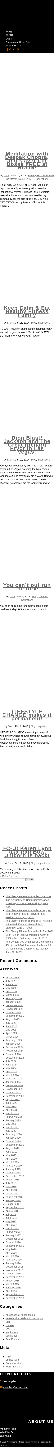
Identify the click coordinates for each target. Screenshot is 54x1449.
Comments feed (14, 1363)
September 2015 (15, 1277)
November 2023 (14, 1089)
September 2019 (15, 1144)
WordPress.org (14, 1366)
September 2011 (15, 1294)
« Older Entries (8, 876)
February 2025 (14, 1040)
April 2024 (11, 1071)
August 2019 (13, 1148)
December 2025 (14, 1005)
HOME (9, 32)
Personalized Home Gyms (18, 42)
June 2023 (11, 1103)
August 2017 (13, 1211)
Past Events (12, 1339)
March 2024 (12, 1075)
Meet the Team (8, 1428)
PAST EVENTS (13, 46)
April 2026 (11, 991)
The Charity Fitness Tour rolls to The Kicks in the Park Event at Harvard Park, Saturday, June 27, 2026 (29, 924)
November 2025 (14, 1009)
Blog (20, 179)
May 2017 (11, 1221)
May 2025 (11, 1029)
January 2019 (13, 1169)
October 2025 (13, 1012)
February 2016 (14, 1259)
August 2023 (13, 1099)
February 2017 (14, 1231)
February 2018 (14, 1197)
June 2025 (11, 1026)
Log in (9, 1356)
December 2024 (14, 1047)
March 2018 (12, 1193)
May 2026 (11, 988)
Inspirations (42, 179)
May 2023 (11, 1106)
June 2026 (11, 984)
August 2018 (13, 1179)
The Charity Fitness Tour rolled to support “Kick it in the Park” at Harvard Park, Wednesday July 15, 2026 (28, 914)
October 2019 (13, 1141)
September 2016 (15, 1245)
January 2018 (13, 1200)
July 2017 (11, 1214)
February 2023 (14, 1116)
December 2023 (14, 1085)
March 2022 (12, 1127)
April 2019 (11, 1158)
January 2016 (13, 1263)
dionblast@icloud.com (15, 1387)
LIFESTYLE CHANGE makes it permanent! (27, 715)
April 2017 (11, 1224)
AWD (4, 1445)
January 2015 (13, 1287)
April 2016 (11, 1252)
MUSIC (9, 39)
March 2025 (12, 1036)
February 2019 (14, 1165)
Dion (6, 175)
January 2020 (13, 1137)
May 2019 (11, 1155)
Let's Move (11, 1335)
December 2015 (14, 1266)
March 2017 (12, 1228)
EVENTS (29, 179)
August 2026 (13, 977)
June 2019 (11, 1151)
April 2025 (11, 1033)
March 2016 (12, 1256)
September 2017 (15, 1207)
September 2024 (15, 1057)
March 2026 (12, 995)
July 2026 (11, 981)
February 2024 (14, 1078)
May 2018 (11, 1186)
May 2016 (11, 1249)
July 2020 (11, 1130)
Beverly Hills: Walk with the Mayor (24, 1318)
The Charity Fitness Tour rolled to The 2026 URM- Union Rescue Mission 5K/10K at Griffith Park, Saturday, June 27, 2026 (29, 935)
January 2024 (13, 1082)
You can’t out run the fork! (27, 587)
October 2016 (13, 1242)
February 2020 (14, 1134)
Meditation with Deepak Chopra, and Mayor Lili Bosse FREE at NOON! (27, 161)
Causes (43, 596)
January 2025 (13, 1043)
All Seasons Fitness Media (20, 1315)
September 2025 (15, 1015)
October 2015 (13, 1273)
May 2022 (11, 1124)
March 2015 (12, 1284)
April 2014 (11, 1291)
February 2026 (14, 998)
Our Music (5, 1435)
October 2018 (13, 1172)
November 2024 (14, 1050)
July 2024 (11, 1061)
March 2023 (12, 1113)
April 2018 (11, 1190)
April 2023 (11, 1110)
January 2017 (13, 1235)
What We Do (7, 1432)
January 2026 (13, 1002)
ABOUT (9, 35)
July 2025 (11, 1023)
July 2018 (11, 1183)
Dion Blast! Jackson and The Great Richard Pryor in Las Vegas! (27, 445)
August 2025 (13, 1019)
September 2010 (15, 1298)
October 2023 (13, 1092)
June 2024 (11, 1064)
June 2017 (11, 1218)
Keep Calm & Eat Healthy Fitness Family (27, 311)
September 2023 (15, 1096)
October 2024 (13, 1054)
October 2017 (13, 1204)
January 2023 (13, 1120)
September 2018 (15, 1176)
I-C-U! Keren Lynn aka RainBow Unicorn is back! (27, 851)
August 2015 (13, 1280)
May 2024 (11, 1068)
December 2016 (14, 1238)
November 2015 (14, 1270)
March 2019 (12, 1162)
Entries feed (12, 1359)
